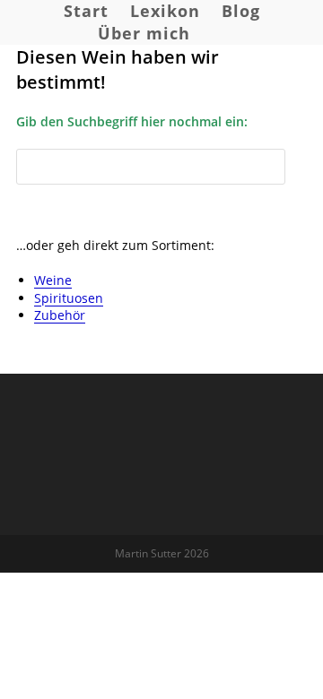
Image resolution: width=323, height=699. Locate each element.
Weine (53, 280)
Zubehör (59, 315)
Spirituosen (68, 297)
